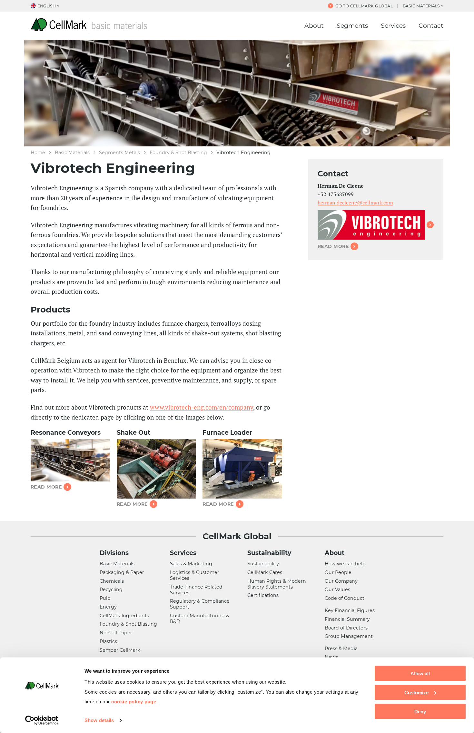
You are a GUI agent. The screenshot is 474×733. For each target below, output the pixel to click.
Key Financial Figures (350, 610)
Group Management (349, 636)
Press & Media (341, 648)
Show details (99, 720)
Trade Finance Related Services (196, 590)
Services (393, 25)
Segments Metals (119, 152)
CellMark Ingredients (124, 616)
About (314, 25)
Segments (352, 25)
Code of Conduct (344, 598)
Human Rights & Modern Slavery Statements (276, 584)
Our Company (341, 581)
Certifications (263, 595)
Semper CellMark (120, 650)
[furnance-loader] (242, 469)
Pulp (105, 598)
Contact (431, 25)
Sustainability (269, 553)
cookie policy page (133, 701)
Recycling (111, 589)
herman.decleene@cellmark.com (355, 202)
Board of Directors (346, 628)
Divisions (114, 553)
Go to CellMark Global (364, 6)
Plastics (108, 641)
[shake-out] (156, 469)
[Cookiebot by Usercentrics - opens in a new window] (42, 720)
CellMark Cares (264, 572)
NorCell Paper (116, 633)
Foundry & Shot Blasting (178, 152)
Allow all (420, 673)
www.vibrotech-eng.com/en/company (201, 407)
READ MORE (333, 246)
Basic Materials (72, 152)
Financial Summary (347, 619)
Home (38, 152)
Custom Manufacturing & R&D (199, 618)
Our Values (337, 589)
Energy (108, 607)
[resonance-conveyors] (70, 460)
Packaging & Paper (122, 572)
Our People (338, 572)
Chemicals (112, 581)
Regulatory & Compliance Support (200, 604)
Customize (416, 692)
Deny (420, 711)
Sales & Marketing (191, 564)
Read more (46, 487)
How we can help (345, 564)
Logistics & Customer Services (194, 575)
